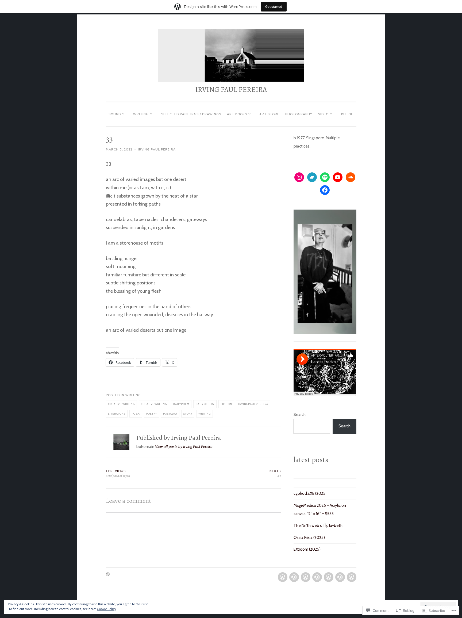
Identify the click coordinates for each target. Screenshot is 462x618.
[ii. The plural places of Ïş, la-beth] (294, 577)
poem (136, 413)
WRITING (141, 114)
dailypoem (181, 403)
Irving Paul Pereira (157, 149)
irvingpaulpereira (253, 403)
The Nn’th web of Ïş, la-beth (318, 525)
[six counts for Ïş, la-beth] (340, 577)
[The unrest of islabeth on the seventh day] (351, 577)
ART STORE (269, 114)
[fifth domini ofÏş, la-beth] (328, 577)
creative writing (121, 403)
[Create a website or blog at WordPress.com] (108, 575)
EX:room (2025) (307, 549)
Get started (273, 7)
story (187, 413)
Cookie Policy (106, 609)
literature (116, 413)
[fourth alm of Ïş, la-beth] (317, 577)
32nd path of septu (118, 473)
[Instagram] (299, 177)
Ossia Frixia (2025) (309, 537)
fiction (226, 403)
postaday (170, 413)
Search (300, 414)
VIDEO (323, 114)
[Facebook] (325, 190)
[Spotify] (325, 177)
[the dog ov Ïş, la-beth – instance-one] (282, 577)
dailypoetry (204, 403)
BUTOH (347, 114)
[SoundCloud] (350, 177)
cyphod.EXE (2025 (309, 493)
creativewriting (154, 403)
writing (133, 395)
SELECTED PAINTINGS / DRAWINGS (191, 114)
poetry (151, 413)
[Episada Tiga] (305, 577)
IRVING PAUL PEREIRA (231, 89)
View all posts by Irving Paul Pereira (184, 446)
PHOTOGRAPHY (298, 114)
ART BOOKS (237, 114)
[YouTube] (337, 177)
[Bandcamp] (312, 177)
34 (275, 473)
